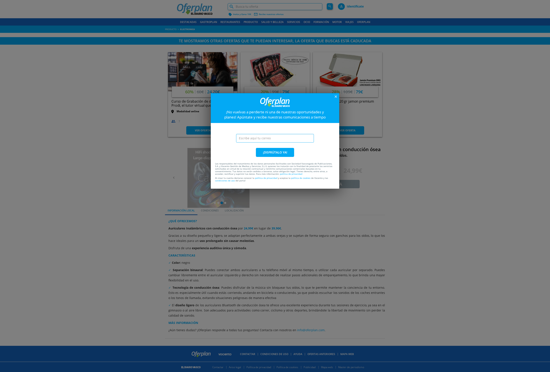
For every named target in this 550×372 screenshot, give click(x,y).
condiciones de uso (225, 180)
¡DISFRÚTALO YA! (275, 152)
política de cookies (300, 177)
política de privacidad (291, 173)
